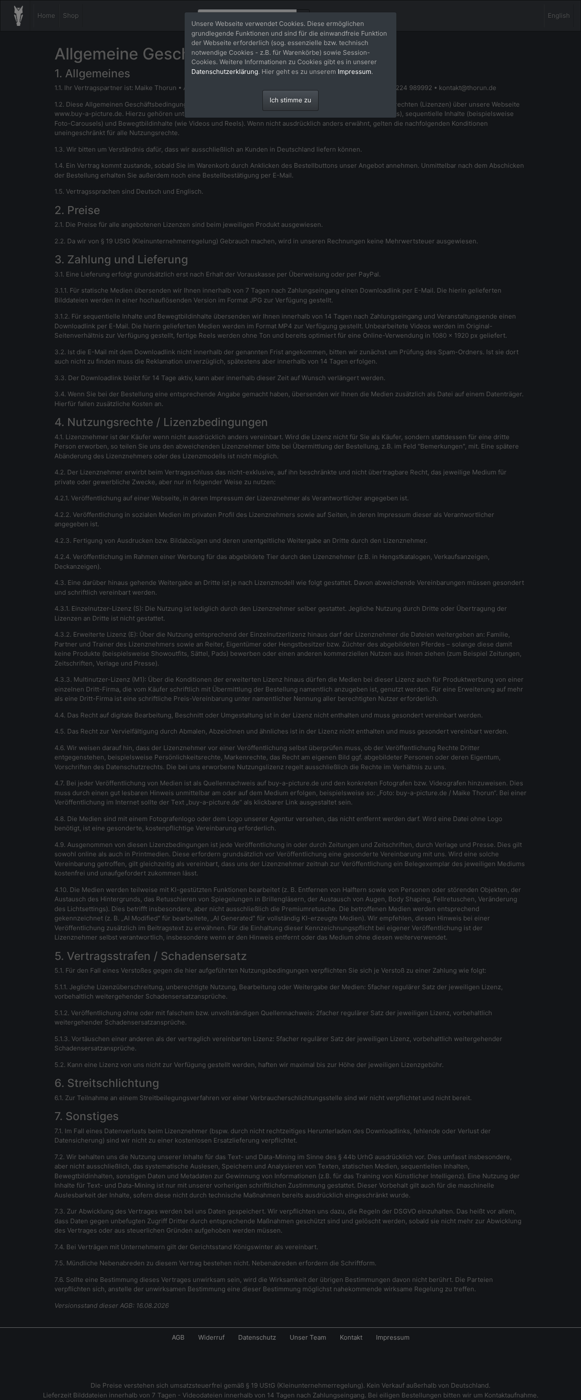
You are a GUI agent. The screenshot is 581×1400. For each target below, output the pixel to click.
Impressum (354, 72)
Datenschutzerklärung (224, 72)
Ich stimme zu (290, 100)
